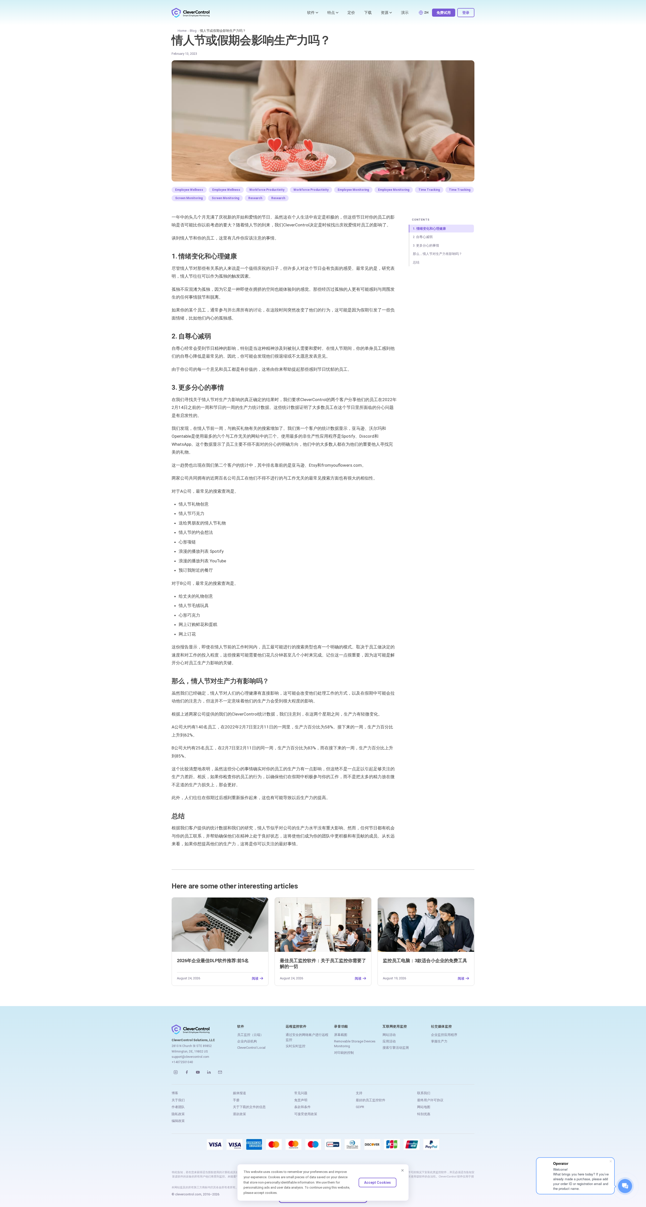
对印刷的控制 (344, 1053)
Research (255, 198)
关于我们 (178, 1100)
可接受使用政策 (305, 1114)
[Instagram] (176, 1072)
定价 (351, 12)
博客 (175, 1093)
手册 (236, 1100)
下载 (368, 12)
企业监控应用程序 (444, 1035)
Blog (193, 31)
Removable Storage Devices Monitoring (354, 1043)
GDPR (360, 1107)
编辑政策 (178, 1121)
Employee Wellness (189, 190)
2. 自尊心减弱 (423, 237)
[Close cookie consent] (402, 1170)
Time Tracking (429, 190)
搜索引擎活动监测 (396, 1047)
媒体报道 (239, 1093)
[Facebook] (187, 1072)
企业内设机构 (247, 1041)
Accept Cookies (377, 1182)
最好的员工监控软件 (370, 1100)
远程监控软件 (296, 1026)
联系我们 (423, 1093)
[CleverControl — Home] (190, 13)
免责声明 (300, 1100)
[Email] (220, 1072)
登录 (465, 13)
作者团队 (178, 1107)
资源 (384, 12)
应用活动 (389, 1041)
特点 (331, 12)
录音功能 (341, 1026)
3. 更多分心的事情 (426, 245)
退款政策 (239, 1114)
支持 (359, 1093)
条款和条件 (302, 1107)
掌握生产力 (439, 1041)
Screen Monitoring (189, 198)
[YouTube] (198, 1072)
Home (182, 31)
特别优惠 (423, 1114)
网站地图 (423, 1107)
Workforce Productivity (266, 190)
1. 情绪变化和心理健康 (429, 228)
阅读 (255, 978)
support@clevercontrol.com (190, 1057)
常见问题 (300, 1093)
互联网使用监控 (395, 1026)
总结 (416, 262)
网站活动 (389, 1035)
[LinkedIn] (209, 1072)
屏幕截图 (340, 1035)
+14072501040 (182, 1062)
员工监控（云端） (250, 1035)
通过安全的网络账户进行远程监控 (307, 1037)
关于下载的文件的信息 (249, 1107)
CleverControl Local (251, 1047)
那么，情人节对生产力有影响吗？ (437, 254)
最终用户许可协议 (430, 1100)
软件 (311, 12)
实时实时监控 (295, 1046)
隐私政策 (178, 1114)
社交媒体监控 (441, 1026)
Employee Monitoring (353, 190)
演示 (405, 12)
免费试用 (444, 13)
